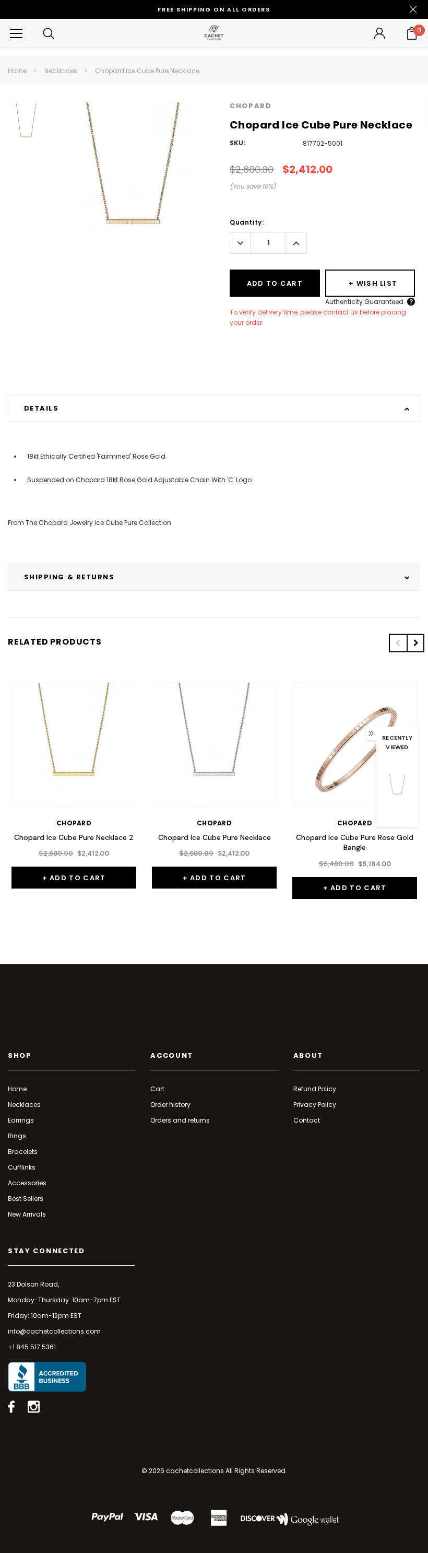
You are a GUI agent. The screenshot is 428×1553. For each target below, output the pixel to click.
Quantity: (247, 222)
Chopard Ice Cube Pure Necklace (147, 70)
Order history (170, 1104)
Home (17, 70)
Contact (306, 1120)
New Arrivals (27, 1214)
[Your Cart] (412, 33)
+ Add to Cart (74, 878)
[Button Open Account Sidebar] (379, 33)
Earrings (21, 1120)
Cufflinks (21, 1167)
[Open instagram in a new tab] (33, 1407)
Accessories (27, 1182)
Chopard (251, 106)
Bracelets (23, 1151)
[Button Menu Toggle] (16, 33)
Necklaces (60, 70)
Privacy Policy (314, 1104)
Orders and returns (180, 1120)
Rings (17, 1135)
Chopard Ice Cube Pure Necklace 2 (74, 837)
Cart (157, 1088)
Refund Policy (314, 1088)
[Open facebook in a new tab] (11, 1407)
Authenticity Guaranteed (364, 301)
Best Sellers (25, 1198)
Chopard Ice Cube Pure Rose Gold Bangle (354, 843)
